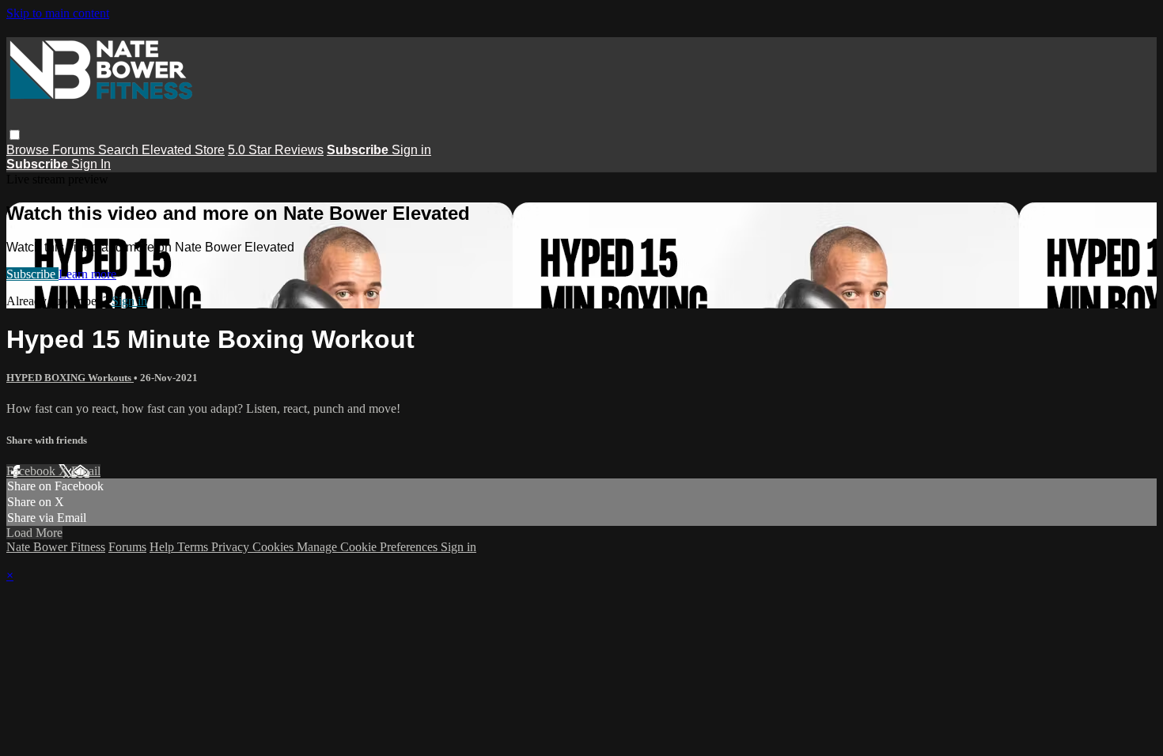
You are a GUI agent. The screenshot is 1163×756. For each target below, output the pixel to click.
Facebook (32, 471)
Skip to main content (57, 13)
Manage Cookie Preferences (369, 547)
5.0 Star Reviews (276, 150)
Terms (194, 547)
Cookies (274, 547)
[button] (14, 135)
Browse (29, 150)
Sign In (91, 164)
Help (163, 547)
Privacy (231, 547)
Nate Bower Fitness (55, 547)
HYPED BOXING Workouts (70, 378)
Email (85, 471)
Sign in (411, 150)
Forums (75, 150)
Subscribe (32, 274)
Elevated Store (183, 150)
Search (120, 150)
